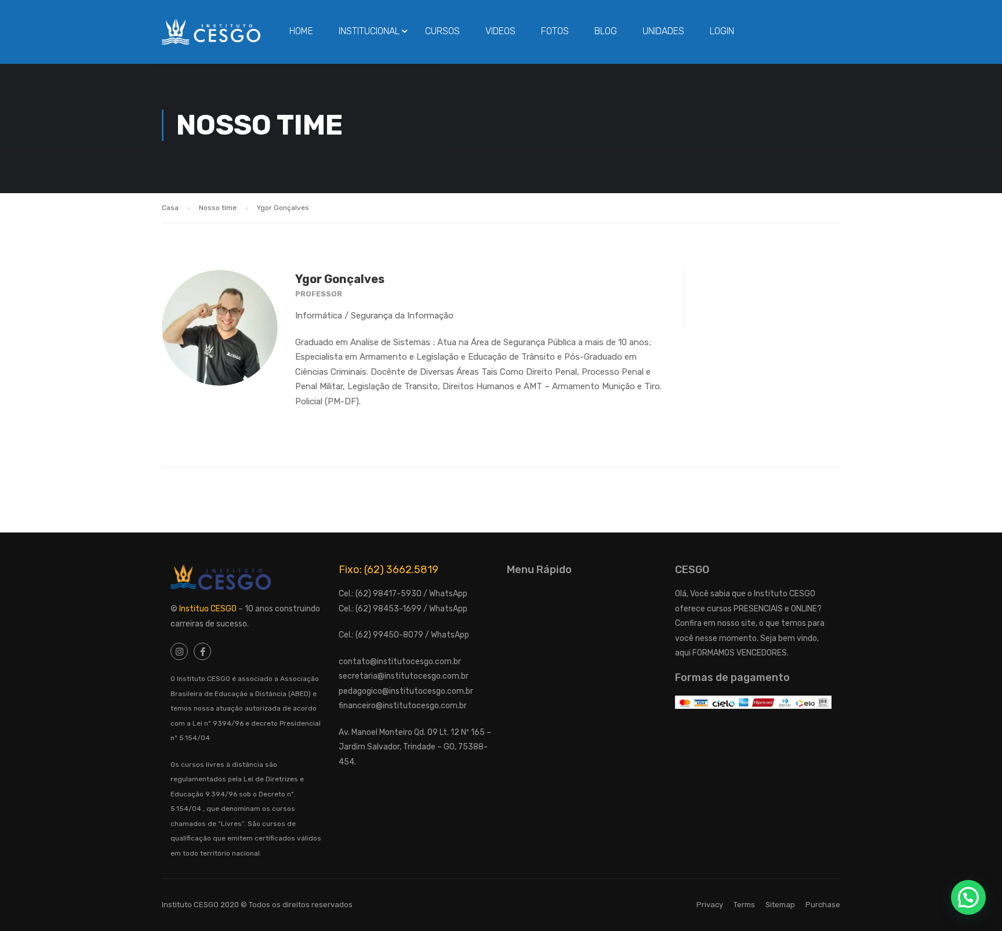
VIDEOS (500, 31)
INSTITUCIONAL (369, 31)
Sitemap (780, 904)
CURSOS (442, 31)
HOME (301, 31)
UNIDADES (663, 31)
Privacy (709, 904)
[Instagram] (179, 651)
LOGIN (722, 31)
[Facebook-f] (202, 651)
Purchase (822, 904)
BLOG (605, 31)
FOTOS (555, 31)
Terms (744, 904)
